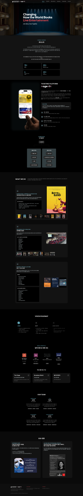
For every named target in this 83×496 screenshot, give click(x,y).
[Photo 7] (52, 216)
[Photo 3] (30, 216)
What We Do (53, 1)
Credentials (64, 1)
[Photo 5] (41, 216)
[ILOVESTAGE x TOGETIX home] (18, 1)
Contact (69, 1)
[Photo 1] (19, 216)
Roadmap (58, 1)
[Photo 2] (24, 216)
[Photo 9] (63, 216)
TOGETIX (47, 1)
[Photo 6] (46, 216)
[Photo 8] (58, 216)
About (43, 1)
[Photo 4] (35, 216)
